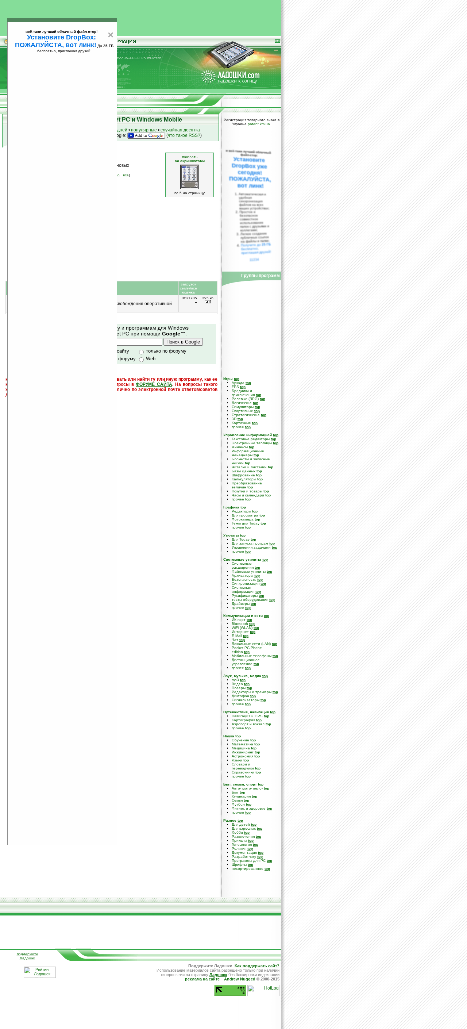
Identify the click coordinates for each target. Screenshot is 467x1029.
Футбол (238, 804)
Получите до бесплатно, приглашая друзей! (256, 248)
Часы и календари (248, 495)
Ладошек (218, 974)
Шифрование (243, 475)
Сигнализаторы (245, 700)
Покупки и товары (247, 491)
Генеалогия (242, 844)
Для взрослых (244, 828)
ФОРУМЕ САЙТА (154, 384)
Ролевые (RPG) (245, 399)
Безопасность (244, 579)
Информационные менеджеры (248, 453)
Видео (237, 684)
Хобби (237, 832)
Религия (239, 848)
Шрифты (239, 865)
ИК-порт (239, 620)
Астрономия (242, 756)
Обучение (240, 740)
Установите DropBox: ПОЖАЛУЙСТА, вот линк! (55, 41)
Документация (244, 853)
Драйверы (241, 604)
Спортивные (242, 411)
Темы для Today (245, 523)
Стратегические (246, 415)
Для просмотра (245, 515)
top (236, 379)
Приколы (239, 840)
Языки (237, 760)
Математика (242, 744)
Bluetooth (240, 624)
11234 (254, 259)
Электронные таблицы (252, 443)
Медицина (241, 748)
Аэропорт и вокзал (248, 724)
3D (234, 419)
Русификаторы (245, 596)
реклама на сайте (202, 979)
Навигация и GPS (247, 716)
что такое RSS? (184, 135)
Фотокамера (243, 519)
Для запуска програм (250, 543)
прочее (238, 427)
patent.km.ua (259, 124)
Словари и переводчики (243, 766)
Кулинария (241, 796)
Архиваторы (242, 575)
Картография (243, 720)
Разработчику (244, 857)
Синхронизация (245, 583)
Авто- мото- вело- (247, 788)
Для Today (241, 539)
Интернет (240, 632)
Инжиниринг (243, 752)
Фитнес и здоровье (249, 808)
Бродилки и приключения (243, 393)
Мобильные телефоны (251, 656)
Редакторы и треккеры (251, 692)
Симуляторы (243, 407)
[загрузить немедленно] (208, 302)
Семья (237, 800)
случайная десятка (180, 130)
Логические (242, 403)
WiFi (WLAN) (242, 628)
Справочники (243, 772)
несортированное (247, 869)
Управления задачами (251, 547)
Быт (235, 792)
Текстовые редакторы (251, 439)
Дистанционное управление (246, 662)
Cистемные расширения (243, 565)
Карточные (241, 423)
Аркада (238, 383)
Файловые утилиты (249, 571)
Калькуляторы (244, 479)
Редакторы (241, 511)
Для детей (241, 824)
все (126, 175)
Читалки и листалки (249, 467)
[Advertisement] (141, 16)
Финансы (240, 447)
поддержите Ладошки (27, 956)
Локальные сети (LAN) (251, 644)
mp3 (235, 680)
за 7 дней (117, 130)
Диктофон (240, 696)
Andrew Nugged (239, 979)
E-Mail (237, 636)
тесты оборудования (250, 600)
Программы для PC (249, 861)
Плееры (239, 688)
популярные (144, 130)
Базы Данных (243, 471)
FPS (235, 387)
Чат (235, 640)
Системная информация (243, 589)
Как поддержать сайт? (257, 966)
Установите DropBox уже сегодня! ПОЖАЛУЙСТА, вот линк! (250, 172)
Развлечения (243, 836)
